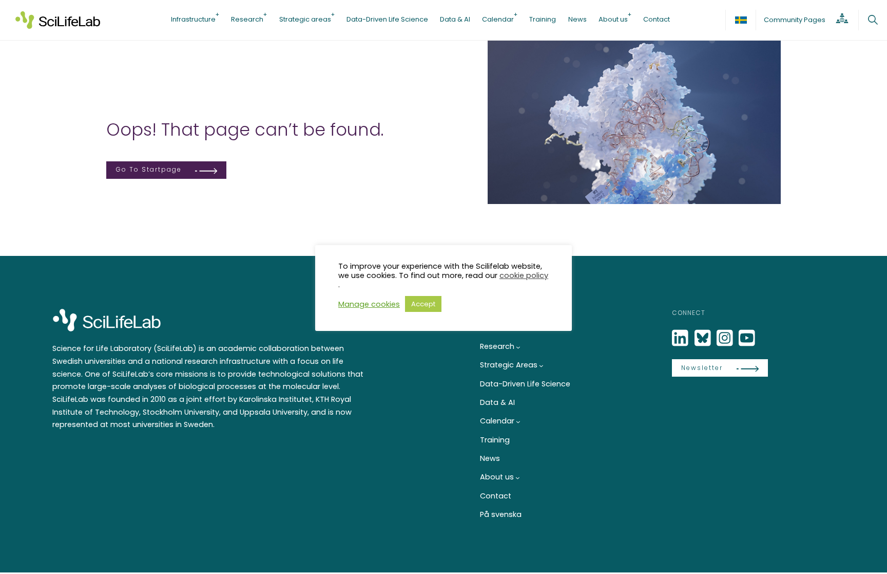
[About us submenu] (517, 477)
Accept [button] (423, 304)
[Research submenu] (518, 347)
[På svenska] (740, 20)
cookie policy (523, 275)
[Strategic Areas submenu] (541, 365)
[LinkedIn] (681, 338)
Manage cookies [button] (369, 304)
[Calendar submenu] (518, 421)
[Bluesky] (704, 338)
